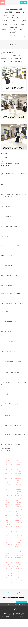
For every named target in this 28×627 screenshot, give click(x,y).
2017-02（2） (19, 575)
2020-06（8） (9, 542)
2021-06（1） (9, 529)
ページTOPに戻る (22, 602)
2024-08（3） (9, 487)
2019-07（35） (9, 553)
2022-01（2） (18, 520)
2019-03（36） (9, 557)
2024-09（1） (19, 484)
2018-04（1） (9, 566)
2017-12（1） (18, 566)
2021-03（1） (18, 531)
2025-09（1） (19, 471)
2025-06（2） (9, 476)
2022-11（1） (18, 509)
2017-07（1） (18, 571)
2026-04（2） (9, 464)
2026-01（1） (18, 467)
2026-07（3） (19, 460)
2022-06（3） (9, 515)
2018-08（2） (9, 564)
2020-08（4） (9, 540)
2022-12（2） (9, 509)
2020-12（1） (9, 535)
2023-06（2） (9, 502)
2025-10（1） (9, 471)
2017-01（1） (9, 577)
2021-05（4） (19, 529)
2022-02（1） (9, 520)
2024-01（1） (18, 493)
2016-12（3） (18, 577)
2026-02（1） (9, 467)
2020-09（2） (19, 537)
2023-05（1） (19, 502)
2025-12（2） (9, 469)
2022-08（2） (9, 513)
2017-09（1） (18, 568)
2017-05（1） (18, 573)
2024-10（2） (9, 484)
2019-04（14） (19, 555)
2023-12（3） (9, 495)
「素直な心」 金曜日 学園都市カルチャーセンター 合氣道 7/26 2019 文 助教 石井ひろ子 (14, 58)
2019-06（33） (19, 553)
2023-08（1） (9, 500)
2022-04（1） (9, 518)
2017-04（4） (9, 575)
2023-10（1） (9, 498)
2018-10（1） (9, 562)
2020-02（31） (19, 544)
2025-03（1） (19, 478)
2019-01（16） (9, 560)
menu (2, 3)
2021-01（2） (18, 533)
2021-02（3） (9, 533)
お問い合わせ (23, 2)
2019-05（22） (9, 555)
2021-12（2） (9, 522)
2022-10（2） (9, 511)
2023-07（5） (19, 500)
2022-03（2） (19, 518)
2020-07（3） (19, 540)
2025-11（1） (18, 469)
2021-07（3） (18, 526)
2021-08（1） (9, 526)
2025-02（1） (9, 480)
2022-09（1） (18, 511)
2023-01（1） (18, 506)
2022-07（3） (19, 513)
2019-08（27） (19, 551)
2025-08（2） (9, 473)
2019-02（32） (19, 557)
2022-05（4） (19, 515)
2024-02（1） (9, 493)
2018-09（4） (19, 562)
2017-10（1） (9, 568)
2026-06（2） (9, 462)
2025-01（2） (19, 480)
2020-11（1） (18, 535)
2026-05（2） (19, 462)
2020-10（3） (9, 537)
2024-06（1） (9, 489)
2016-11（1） (9, 580)
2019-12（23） (19, 546)
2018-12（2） (19, 560)
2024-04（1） (9, 491)
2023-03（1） (19, 504)
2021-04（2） (9, 531)
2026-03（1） (19, 464)
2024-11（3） (18, 482)
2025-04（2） (9, 478)
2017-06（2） (9, 573)
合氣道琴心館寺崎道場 (14, 613)
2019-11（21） (9, 549)
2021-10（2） (9, 524)
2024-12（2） (9, 482)
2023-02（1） (9, 506)
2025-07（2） (19, 473)
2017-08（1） (9, 571)
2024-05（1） (19, 489)
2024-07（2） (19, 487)
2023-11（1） (18, 495)
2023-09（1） (19, 498)
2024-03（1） (19, 491)
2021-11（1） (18, 522)
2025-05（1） (19, 476)
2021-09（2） (18, 524)
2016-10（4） (18, 580)
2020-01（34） (9, 546)
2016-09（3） (9, 582)
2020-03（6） (9, 544)
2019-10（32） (19, 549)
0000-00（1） (19, 582)
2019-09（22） (9, 551)
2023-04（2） (9, 504)
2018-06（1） (19, 564)
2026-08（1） (9, 460)
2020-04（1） (19, 542)
